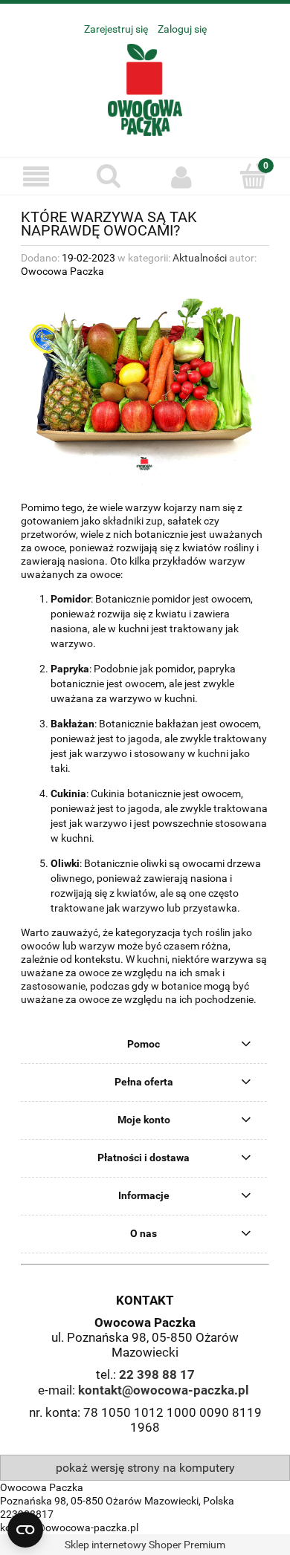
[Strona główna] (145, 88)
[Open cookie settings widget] (25, 1530)
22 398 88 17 (157, 1374)
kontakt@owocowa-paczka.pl (163, 1390)
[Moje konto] (181, 176)
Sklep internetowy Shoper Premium (145, 1545)
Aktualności (200, 258)
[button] (36, 177)
